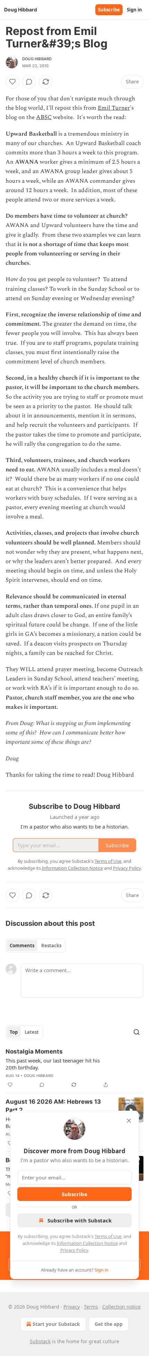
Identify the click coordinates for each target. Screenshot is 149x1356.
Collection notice (121, 1306)
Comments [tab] (22, 945)
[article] (74, 1068)
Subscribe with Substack (79, 1220)
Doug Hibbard (37, 58)
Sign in (134, 10)
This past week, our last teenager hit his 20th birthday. (53, 1064)
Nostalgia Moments (34, 1051)
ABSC (44, 117)
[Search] (136, 1032)
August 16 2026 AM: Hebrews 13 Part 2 (53, 1105)
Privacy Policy (74, 1250)
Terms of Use (108, 1236)
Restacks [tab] (51, 945)
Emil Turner (114, 107)
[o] (131, 1109)
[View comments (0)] (29, 82)
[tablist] (35, 945)
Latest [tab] (32, 1032)
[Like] (12, 82)
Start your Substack (56, 1324)
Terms (91, 1306)
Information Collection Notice (87, 1243)
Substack (40, 1341)
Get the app (109, 1324)
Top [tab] (14, 1032)
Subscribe (109, 10)
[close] (128, 1120)
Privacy (71, 1306)
